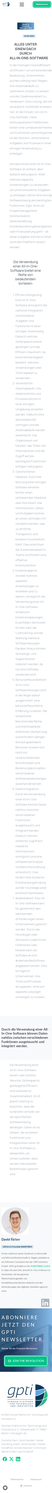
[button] (5, 1488)
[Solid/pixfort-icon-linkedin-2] (45, 1302)
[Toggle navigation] (22, 4)
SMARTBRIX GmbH (40, 1266)
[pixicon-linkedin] (18, 1459)
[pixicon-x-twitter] (11, 1459)
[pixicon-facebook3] (4, 1459)
